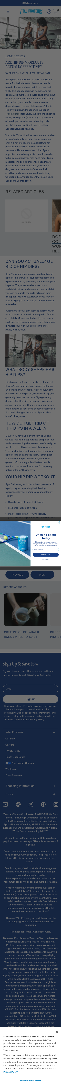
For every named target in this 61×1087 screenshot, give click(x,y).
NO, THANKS (45, 559)
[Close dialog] (59, 522)
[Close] (57, 1032)
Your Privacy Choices (30, 1080)
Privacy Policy (10, 1071)
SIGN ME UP (45, 554)
